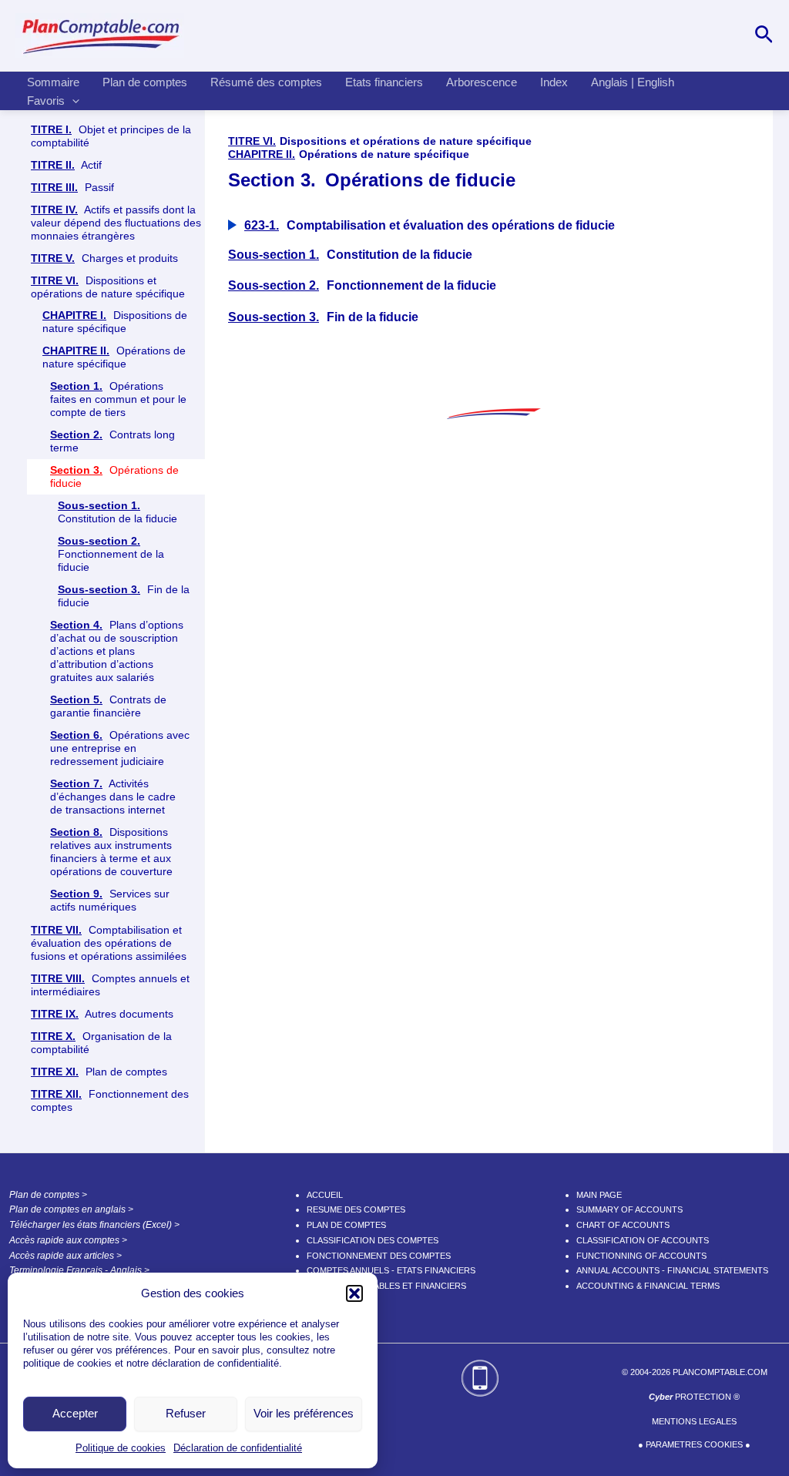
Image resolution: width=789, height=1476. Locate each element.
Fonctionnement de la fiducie (111, 554)
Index (554, 82)
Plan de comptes (144, 82)
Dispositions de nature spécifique (114, 321)
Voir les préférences (303, 1413)
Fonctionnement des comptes (110, 1100)
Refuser (186, 1413)
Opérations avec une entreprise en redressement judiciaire (120, 748)
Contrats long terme (112, 441)
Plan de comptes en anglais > (71, 1209)
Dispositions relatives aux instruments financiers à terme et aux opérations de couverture (111, 851)
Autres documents (102, 1014)
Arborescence (481, 82)
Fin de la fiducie (124, 596)
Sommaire (53, 82)
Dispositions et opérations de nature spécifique (108, 287)
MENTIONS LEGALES (694, 1421)
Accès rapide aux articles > (65, 1255)
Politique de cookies (121, 1448)
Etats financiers (384, 82)
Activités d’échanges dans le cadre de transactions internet (113, 796)
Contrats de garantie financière (108, 706)
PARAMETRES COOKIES (694, 1444)
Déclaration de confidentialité (237, 1448)
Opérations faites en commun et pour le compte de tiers (118, 399)
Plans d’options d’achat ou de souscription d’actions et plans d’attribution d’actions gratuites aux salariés (116, 651)
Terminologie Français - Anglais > (79, 1270)
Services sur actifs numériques (110, 900)
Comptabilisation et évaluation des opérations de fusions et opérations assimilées (108, 943)
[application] (72, 101)
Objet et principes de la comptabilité (111, 136)
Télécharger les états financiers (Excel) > (94, 1224)
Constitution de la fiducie (117, 512)
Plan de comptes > (48, 1194)
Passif (72, 187)
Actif (66, 165)
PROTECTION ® (694, 1396)
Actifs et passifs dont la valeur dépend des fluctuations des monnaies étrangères (116, 222)
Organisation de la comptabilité (101, 1042)
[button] (354, 1293)
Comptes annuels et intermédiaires (110, 985)
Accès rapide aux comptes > (68, 1240)
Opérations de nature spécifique (114, 357)
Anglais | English (632, 82)
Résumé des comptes (266, 82)
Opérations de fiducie (114, 476)
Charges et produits (104, 258)
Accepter (75, 1413)
